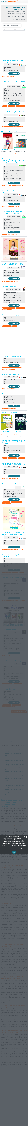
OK (14, 852)
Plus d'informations (14, 73)
